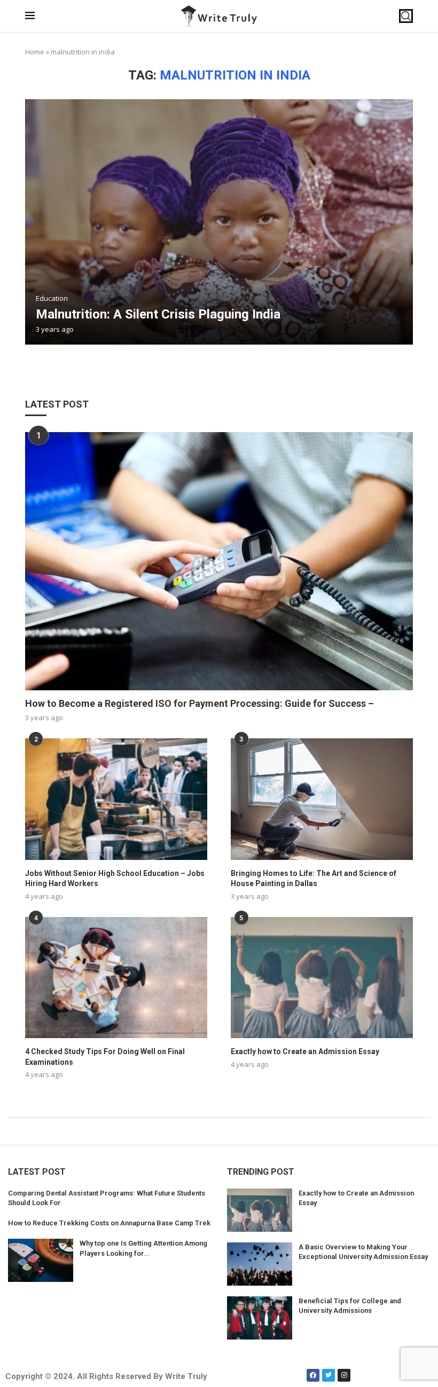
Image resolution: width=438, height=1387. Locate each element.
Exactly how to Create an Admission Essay (305, 1051)
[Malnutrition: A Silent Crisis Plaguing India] (219, 222)
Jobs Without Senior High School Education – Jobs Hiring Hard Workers (115, 878)
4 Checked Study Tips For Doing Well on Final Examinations (105, 1056)
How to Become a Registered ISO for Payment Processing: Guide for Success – (199, 703)
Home (34, 52)
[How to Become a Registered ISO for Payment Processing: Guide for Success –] (219, 561)
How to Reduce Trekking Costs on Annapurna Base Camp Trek (109, 1223)
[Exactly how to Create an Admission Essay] (322, 977)
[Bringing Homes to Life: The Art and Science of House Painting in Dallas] (322, 798)
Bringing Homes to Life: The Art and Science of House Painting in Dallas (313, 878)
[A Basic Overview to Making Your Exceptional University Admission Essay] (259, 1264)
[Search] (406, 16)
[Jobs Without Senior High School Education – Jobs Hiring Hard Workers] (116, 798)
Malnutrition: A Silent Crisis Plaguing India (158, 314)
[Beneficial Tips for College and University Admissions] (259, 1318)
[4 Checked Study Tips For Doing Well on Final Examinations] (116, 977)
